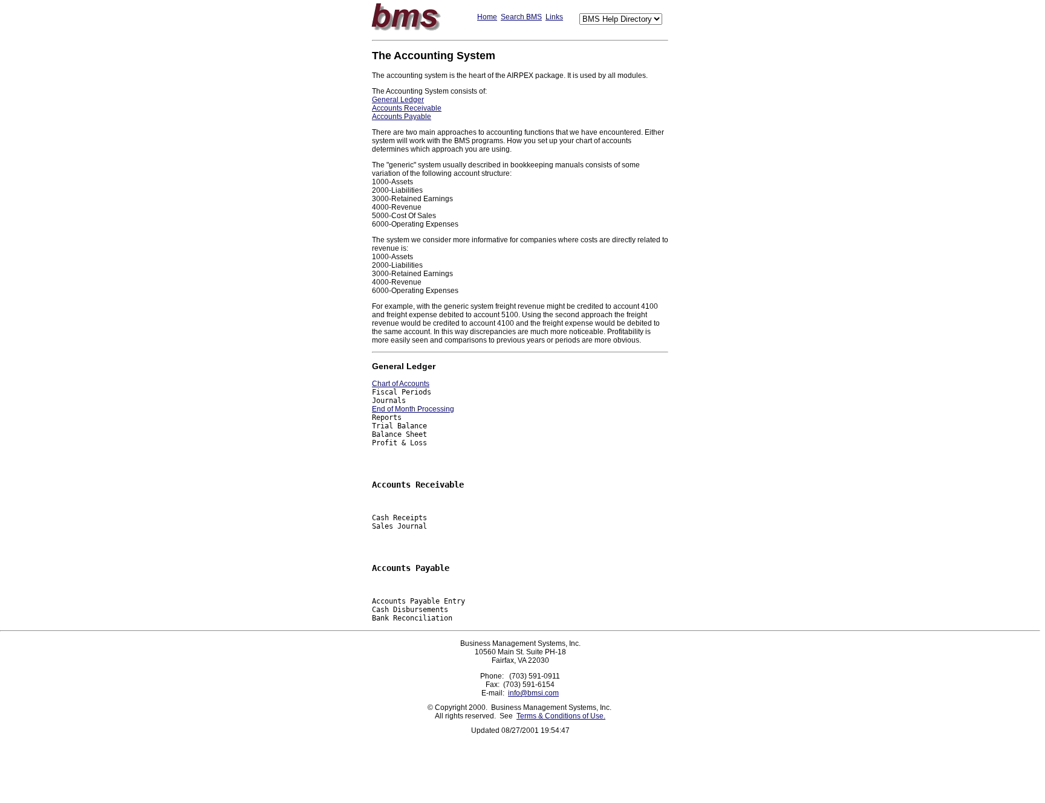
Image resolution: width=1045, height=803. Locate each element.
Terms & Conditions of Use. (560, 716)
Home (487, 17)
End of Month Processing (413, 409)
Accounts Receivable (406, 108)
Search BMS (521, 17)
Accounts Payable (401, 116)
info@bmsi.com (533, 693)
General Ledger (398, 99)
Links (554, 17)
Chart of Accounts (400, 383)
